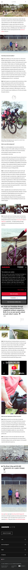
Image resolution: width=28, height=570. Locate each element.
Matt (6, 514)
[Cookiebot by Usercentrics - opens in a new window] (17, 267)
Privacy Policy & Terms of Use (4, 567)
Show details (21, 289)
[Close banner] (25, 267)
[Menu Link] (2, 2)
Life (14, 1)
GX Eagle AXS (21, 514)
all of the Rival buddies (20, 519)
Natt (2, 514)
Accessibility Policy (14, 567)
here (7, 519)
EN (3, 559)
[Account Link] (25, 2)
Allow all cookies (14, 293)
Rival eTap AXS (20, 219)
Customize (13, 297)
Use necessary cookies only (14, 301)
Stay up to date (7, 533)
